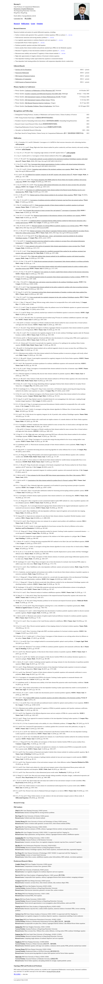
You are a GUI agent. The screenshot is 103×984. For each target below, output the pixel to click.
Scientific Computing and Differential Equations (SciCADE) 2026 (43, 93)
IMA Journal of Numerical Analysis (25, 76)
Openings (40, 23)
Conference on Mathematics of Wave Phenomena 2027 (40, 90)
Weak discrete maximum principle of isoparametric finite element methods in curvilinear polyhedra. (61, 261)
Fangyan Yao (19, 934)
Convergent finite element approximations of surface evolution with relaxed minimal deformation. (58, 164)
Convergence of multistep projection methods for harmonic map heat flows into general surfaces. (56, 200)
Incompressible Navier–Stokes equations (26, 42)
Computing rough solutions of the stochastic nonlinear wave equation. (51, 169)
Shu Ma (17, 845)
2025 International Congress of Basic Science (37, 100)
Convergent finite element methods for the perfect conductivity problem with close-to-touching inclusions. (59, 287)
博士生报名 (28, 18)
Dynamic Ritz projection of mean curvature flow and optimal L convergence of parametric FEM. (53, 210)
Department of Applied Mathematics (24, 9)
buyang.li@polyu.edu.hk (53, 971)
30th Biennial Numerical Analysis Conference (37, 103)
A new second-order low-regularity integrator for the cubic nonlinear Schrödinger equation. (54, 297)
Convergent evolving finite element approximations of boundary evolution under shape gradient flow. (59, 292)
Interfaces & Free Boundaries (23, 69)
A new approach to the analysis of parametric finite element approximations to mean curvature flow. (52, 246)
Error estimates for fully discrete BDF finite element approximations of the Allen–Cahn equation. (54, 475)
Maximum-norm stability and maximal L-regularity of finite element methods (37, 53)
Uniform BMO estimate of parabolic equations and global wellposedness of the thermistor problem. (53, 698)
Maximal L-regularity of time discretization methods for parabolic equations (36, 50)
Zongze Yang (19, 919)
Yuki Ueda (18, 956)
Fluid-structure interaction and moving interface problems (31, 37)
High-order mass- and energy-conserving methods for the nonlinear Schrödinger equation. (54, 282)
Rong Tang (18, 886)
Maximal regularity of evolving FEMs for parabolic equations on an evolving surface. (55, 225)
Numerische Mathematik (22, 72)
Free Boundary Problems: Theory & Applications (38, 106)
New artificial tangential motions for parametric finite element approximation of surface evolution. (54, 277)
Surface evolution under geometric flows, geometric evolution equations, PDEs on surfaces (40, 35)
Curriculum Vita (18, 18)
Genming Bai (19, 838)
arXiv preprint (20, 144)
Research (17, 23)
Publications (25, 23)
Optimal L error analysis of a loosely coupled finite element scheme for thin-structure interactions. (61, 272)
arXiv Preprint (26, 149)
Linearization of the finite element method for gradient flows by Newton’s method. (50, 480)
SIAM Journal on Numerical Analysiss (25, 82)
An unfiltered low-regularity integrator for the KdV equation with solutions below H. (49, 174)
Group (33, 23)
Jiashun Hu (18, 927)
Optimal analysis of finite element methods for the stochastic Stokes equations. (51, 195)
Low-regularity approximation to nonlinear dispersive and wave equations (35, 40)
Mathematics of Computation (23, 79)
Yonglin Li (18, 942)
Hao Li (17, 899)
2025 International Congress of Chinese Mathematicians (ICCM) (42, 97)
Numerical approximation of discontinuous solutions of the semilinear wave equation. (57, 215)
